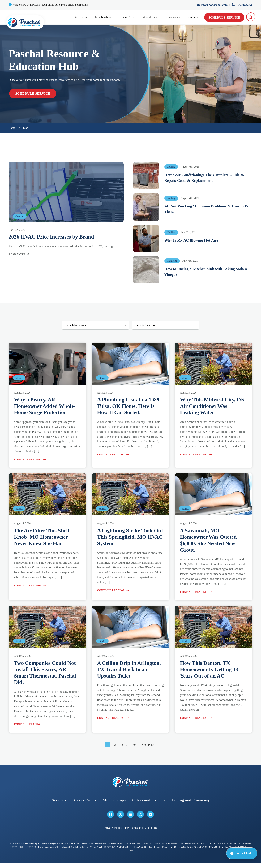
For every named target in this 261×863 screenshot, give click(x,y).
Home (12, 128)
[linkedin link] (130, 814)
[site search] (250, 16)
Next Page (147, 744)
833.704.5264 (244, 4)
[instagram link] (140, 814)
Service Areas (127, 17)
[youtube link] (150, 814)
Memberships (103, 17)
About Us (149, 17)
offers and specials (78, 4)
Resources (171, 17)
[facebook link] (110, 814)
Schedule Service (224, 17)
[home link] (130, 782)
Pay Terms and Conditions (141, 827)
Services (79, 17)
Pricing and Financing (190, 800)
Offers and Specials (148, 800)
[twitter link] (120, 814)
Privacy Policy (113, 827)
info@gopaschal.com (214, 4)
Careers (193, 17)
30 (134, 744)
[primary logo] (25, 23)
